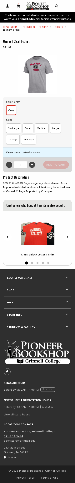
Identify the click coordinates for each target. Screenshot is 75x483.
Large (55, 128)
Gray (11, 110)
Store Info (14, 314)
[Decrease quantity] (9, 165)
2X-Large (28, 139)
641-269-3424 (13, 436)
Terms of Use (49, 477)
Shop (10, 290)
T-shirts (58, 27)
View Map (13, 457)
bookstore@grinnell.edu (20, 440)
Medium (41, 128)
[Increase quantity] (32, 165)
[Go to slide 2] (32, 263)
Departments (10, 27)
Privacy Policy (26, 477)
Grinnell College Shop (35, 27)
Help (10, 302)
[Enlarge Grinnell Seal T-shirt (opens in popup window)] (37, 74)
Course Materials (19, 278)
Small (28, 128)
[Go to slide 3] (37, 263)
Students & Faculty (21, 327)
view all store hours (17, 414)
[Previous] (7, 237)
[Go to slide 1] (26, 263)
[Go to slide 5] (48, 263)
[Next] (67, 237)
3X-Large (13, 128)
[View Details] (37, 232)
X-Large (13, 139)
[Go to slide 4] (43, 263)
